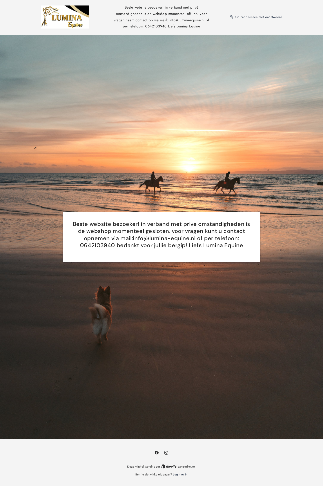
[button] (255, 17)
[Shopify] (169, 466)
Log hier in (180, 474)
